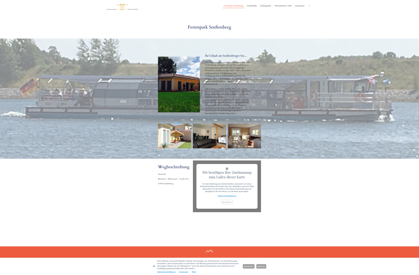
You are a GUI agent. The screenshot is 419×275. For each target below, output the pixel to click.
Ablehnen (261, 266)
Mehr (194, 272)
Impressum (183, 272)
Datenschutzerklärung (227, 196)
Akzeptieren (227, 202)
